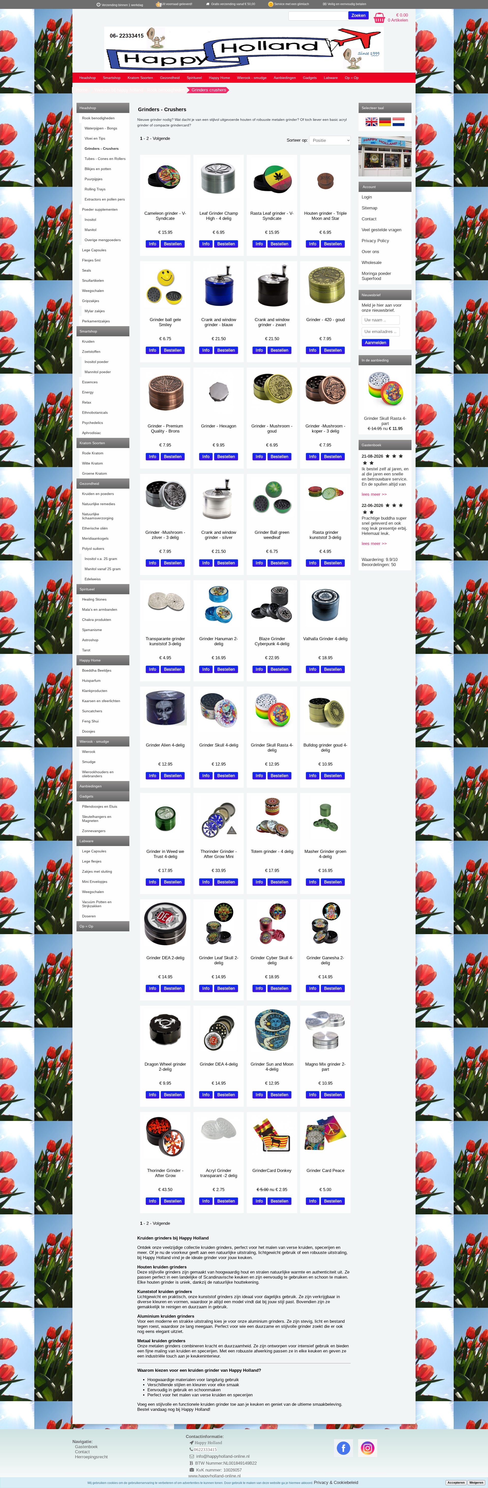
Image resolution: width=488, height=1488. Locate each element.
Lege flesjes (91, 861)
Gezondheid (170, 78)
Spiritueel (194, 78)
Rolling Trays (95, 189)
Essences (90, 382)
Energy (88, 392)
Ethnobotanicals (95, 412)
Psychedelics (92, 423)
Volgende (161, 138)
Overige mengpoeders (103, 240)
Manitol (90, 230)
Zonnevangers (93, 831)
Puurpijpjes (93, 179)
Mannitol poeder (98, 372)
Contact (369, 219)
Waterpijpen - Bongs (101, 128)
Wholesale (372, 262)
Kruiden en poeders (98, 494)
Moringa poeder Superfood (376, 276)
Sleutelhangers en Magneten (96, 819)
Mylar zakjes (95, 311)
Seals (86, 270)
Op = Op (352, 78)
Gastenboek (86, 1446)
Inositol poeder (97, 362)
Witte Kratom (92, 463)
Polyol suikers (93, 549)
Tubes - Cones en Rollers (105, 159)
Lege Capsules (94, 250)
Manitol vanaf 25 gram (103, 569)
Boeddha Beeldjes (96, 670)
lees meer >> (374, 494)
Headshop (87, 78)
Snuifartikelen (93, 280)
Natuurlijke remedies (98, 504)
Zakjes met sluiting (97, 871)
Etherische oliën (95, 528)
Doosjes (88, 731)
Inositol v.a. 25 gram (101, 559)
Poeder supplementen (100, 209)
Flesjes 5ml (91, 260)
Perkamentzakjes (96, 321)
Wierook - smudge (252, 78)
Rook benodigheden (166, 90)
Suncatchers (92, 711)
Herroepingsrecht (91, 1456)
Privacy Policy (375, 240)
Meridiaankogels (95, 538)
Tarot (86, 650)
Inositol (90, 220)
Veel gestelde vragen (381, 229)
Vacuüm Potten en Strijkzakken (97, 904)
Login (367, 197)
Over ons (370, 251)
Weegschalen (93, 291)
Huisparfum (91, 681)
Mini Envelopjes (94, 882)
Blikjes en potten (98, 169)
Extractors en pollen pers (105, 199)
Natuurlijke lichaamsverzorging (97, 516)
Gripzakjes (90, 301)
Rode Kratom (92, 453)
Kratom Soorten (140, 78)
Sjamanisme (92, 630)
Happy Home (219, 78)
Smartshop (111, 78)
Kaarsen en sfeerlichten (101, 701)
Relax (86, 402)
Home (81, 90)
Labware (331, 78)
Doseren (89, 916)
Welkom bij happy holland (119, 90)
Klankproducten (94, 691)
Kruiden (88, 341)
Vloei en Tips (95, 138)
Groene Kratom (94, 473)
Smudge (89, 762)
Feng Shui (90, 721)
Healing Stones (94, 599)
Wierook (88, 752)
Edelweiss (93, 579)
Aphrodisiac (91, 433)
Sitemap (369, 208)
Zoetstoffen (91, 352)
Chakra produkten (96, 620)
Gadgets (310, 78)
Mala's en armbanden (99, 609)
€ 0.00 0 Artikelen (398, 18)
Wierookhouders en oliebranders (98, 774)
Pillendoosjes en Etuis (99, 806)
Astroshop (90, 640)
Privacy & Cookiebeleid (336, 1482)
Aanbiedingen (285, 78)
